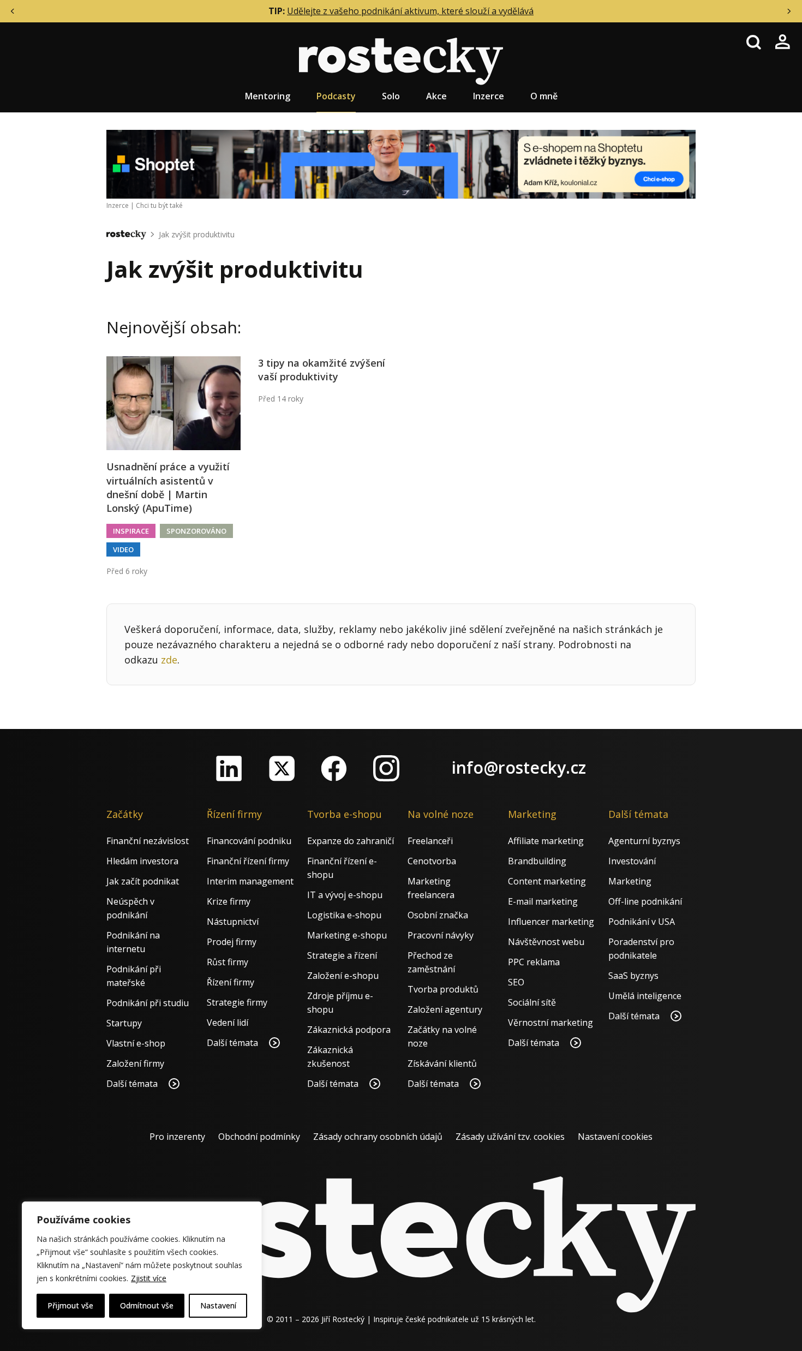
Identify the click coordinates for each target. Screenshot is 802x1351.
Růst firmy (227, 962)
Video (123, 549)
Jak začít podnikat (142, 881)
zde (169, 659)
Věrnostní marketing (550, 1023)
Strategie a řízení (342, 955)
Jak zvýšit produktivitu (197, 234)
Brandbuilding (537, 861)
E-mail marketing (543, 901)
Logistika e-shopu (344, 915)
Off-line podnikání (645, 901)
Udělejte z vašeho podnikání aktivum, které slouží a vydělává (410, 11)
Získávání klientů (442, 1063)
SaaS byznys (633, 976)
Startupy (124, 1023)
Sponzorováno (196, 531)
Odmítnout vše (146, 1305)
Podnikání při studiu (147, 1003)
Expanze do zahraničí (350, 841)
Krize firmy (228, 901)
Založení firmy (135, 1063)
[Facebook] (334, 768)
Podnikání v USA (641, 922)
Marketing (629, 881)
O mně (544, 96)
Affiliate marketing (546, 841)
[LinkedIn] (229, 768)
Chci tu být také (159, 205)
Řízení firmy (230, 982)
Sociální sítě (532, 1002)
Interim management (250, 881)
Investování (632, 861)
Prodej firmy (231, 942)
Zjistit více (148, 1278)
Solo (391, 96)
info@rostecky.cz (519, 767)
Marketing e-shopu (347, 935)
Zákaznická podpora (349, 1030)
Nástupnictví (233, 922)
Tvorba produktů (443, 989)
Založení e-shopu (343, 976)
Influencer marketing (551, 922)
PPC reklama (534, 962)
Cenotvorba (432, 861)
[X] (281, 768)
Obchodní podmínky (259, 1137)
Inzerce (488, 96)
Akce (436, 96)
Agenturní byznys (644, 841)
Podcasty (336, 96)
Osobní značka (438, 915)
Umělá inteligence (644, 996)
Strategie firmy (237, 1002)
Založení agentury (445, 1009)
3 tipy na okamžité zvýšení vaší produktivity (321, 369)
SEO (516, 982)
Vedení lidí (227, 1023)
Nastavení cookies (615, 1137)
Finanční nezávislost (147, 841)
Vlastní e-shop (135, 1043)
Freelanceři (430, 841)
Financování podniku (249, 841)
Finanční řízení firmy (248, 861)
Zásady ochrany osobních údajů (377, 1137)
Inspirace (131, 531)
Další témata (133, 1084)
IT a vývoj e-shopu (344, 895)
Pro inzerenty (177, 1137)
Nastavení (218, 1305)
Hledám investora (142, 861)
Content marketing (547, 881)
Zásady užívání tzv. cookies (510, 1137)
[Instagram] (386, 768)
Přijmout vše (70, 1305)
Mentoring (267, 96)
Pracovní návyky (441, 935)
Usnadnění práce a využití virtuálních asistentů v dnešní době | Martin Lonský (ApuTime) (168, 487)
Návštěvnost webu (546, 942)
